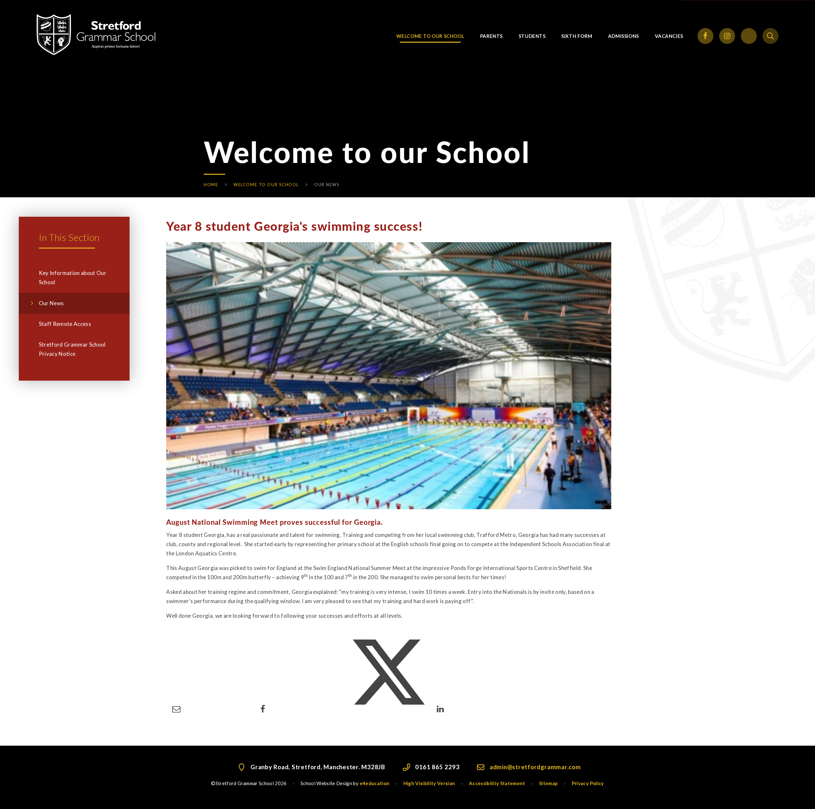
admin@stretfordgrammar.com (535, 766)
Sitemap (548, 783)
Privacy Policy (588, 783)
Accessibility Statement (497, 783)
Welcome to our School (266, 184)
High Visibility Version (429, 783)
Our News (326, 184)
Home (211, 184)
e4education (375, 783)
